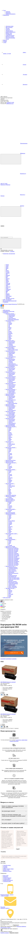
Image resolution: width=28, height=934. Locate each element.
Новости (5, 40)
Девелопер (10, 580)
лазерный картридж (6, 612)
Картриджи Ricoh (10, 395)
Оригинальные (11, 314)
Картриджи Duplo (10, 347)
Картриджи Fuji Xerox (11, 460)
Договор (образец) (7, 877)
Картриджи (14, 304)
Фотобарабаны (11, 366)
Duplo (7, 267)
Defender (10, 590)
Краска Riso (11, 402)
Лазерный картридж (12, 567)
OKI (7, 274)
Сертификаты (9, 34)
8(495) (10, 102)
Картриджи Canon (10, 340)
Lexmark (7, 272)
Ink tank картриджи (12, 575)
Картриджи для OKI (12, 556)
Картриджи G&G (9, 461)
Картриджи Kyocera (10, 371)
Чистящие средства (10, 298)
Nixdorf (10, 324)
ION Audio (10, 594)
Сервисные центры (10, 35)
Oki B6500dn (8, 658)
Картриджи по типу (10, 566)
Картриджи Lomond (10, 496)
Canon (7, 265)
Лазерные (10, 344)
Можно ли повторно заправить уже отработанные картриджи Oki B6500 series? (14, 815)
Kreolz (9, 595)
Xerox (7, 282)
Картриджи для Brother (13, 548)
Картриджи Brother (10, 313)
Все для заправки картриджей (9, 300)
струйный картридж (6, 613)
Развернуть (3, 609)
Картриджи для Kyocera (13, 554)
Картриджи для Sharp (13, 562)
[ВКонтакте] (1, 305)
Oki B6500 (3, 658)
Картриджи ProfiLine (10, 513)
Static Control (8, 296)
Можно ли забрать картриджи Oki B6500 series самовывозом (13, 807)
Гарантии (8, 11)
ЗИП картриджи (6, 597)
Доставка (25, 74)
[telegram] (10, 123)
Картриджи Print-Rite (10, 512)
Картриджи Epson (10, 350)
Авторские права (9, 26)
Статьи (7, 38)
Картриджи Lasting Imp (11, 495)
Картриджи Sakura (10, 404)
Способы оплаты (7, 865)
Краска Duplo (11, 348)
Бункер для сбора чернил (13, 579)
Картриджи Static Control (11, 533)
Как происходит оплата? (8, 811)
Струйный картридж (13, 568)
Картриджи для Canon (13, 549)
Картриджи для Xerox (13, 565)
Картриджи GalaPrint (10, 469)
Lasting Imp (8, 289)
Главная (2, 304)
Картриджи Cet (9, 441)
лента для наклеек (6, 617)
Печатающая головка (13, 364)
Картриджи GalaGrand (11, 462)
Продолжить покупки (14, 932)
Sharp (7, 279)
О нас (4, 10)
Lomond (7, 290)
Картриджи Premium (10, 509)
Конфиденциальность (10, 13)
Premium (7, 293)
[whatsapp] (10, 133)
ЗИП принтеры (6, 310)
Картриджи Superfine (10, 539)
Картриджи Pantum (10, 394)
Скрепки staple (11, 584)
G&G (7, 285)
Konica (7, 270)
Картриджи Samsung (10, 405)
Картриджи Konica (10, 367)
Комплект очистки (12, 581)
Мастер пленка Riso (12, 403)
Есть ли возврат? (6, 819)
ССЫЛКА (12, 251)
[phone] (10, 113)
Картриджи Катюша (10, 425)
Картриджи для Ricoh (13, 560)
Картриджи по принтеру (11, 547)
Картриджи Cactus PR (10, 426)
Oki (9, 325)
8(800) (9, 103)
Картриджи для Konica (13, 553)
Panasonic (8, 275)
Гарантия (8, 29)
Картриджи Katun (10, 483)
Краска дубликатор (12, 587)
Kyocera (7, 271)
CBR (9, 589)
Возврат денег (9, 33)
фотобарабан (5, 618)
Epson (7, 268)
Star (9, 326)
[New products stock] (1, 249)
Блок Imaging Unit (12, 576)
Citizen (9, 517)
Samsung (8, 278)
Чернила (10, 574)
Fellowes (10, 591)
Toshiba (7, 281)
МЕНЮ (2, 226)
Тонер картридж (12, 318)
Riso (7, 277)
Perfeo (9, 596)
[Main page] (10, 95)
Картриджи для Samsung (13, 561)
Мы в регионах (9, 27)
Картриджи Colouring (10, 447)
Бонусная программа (10, 37)
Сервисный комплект (13, 583)
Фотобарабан (11, 572)
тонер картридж (5, 615)
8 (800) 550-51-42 (14, 652)
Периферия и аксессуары (8, 311)
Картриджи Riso (9, 401)
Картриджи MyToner (10, 499)
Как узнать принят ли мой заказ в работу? (13, 823)
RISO (9, 490)
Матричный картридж (13, 573)
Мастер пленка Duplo (13, 349)
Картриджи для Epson (13, 551)
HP (6, 269)
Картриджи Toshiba (10, 414)
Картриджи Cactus (10, 320)
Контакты (25, 84)
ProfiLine (8, 295)
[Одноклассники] (3, 305)
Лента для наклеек (12, 570)
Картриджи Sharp (9, 411)
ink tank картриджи (6, 616)
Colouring (8, 284)
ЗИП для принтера (7, 299)
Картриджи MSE (9, 498)
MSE (7, 291)
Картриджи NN (9, 501)
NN (6, 292)
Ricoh (7, 276)
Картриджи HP (9, 357)
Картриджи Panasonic (10, 389)
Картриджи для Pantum (13, 559)
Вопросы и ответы (10, 36)
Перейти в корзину (5, 932)
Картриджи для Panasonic (14, 558)
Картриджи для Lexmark (13, 555)
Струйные (10, 317)
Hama (9, 592)
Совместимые (11, 316)
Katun (7, 288)
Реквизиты (8, 12)
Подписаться (15, 925)
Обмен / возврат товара (8, 868)
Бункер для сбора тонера (13, 577)
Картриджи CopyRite (10, 546)
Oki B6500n (13, 658)
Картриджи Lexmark (10, 377)
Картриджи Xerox (10, 418)
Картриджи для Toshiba (13, 563)
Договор (8, 28)
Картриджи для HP (12, 552)
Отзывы (5, 41)
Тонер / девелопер (12, 586)
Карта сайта (5, 875)
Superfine (8, 297)
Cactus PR (8, 283)
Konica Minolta (11, 444)
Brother (7, 264)
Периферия (5, 301)
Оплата (24, 64)
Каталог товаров (8, 304)
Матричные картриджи (13, 319)
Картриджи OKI (9, 383)
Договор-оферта (9, 30)
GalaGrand (8, 286)
